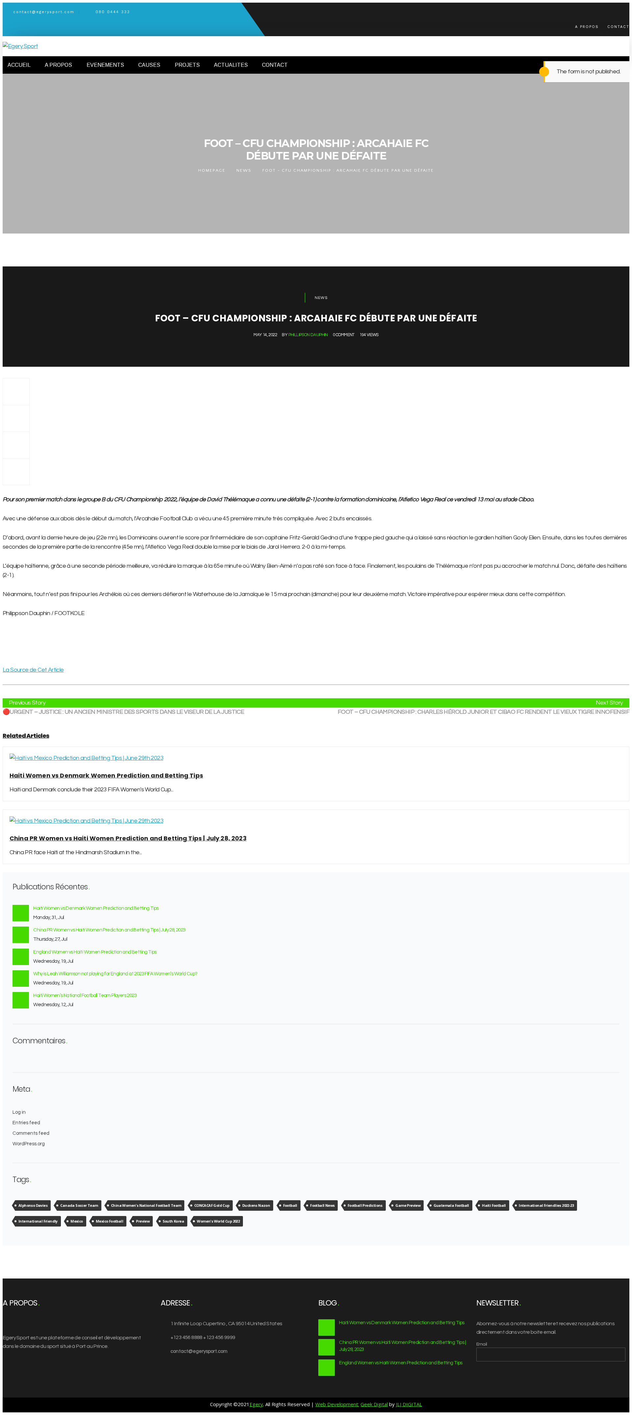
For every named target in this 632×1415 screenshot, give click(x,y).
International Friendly (38, 1221)
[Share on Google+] (16, 445)
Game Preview (407, 1205)
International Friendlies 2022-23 (546, 1205)
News (243, 170)
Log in (19, 1112)
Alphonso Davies (32, 1205)
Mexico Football (109, 1221)
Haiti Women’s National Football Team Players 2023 (85, 995)
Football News (322, 1205)
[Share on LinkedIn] (16, 471)
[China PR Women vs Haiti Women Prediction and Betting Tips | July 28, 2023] (86, 821)
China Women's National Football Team (146, 1205)
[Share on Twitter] (16, 418)
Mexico (76, 1221)
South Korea (173, 1221)
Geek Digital (374, 1404)
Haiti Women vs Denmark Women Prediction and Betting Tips (95, 908)
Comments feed (31, 1133)
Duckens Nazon (256, 1205)
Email (481, 1344)
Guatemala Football (451, 1205)
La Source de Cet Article (33, 670)
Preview (142, 1221)
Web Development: (337, 1404)
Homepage (211, 170)
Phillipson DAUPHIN (308, 335)
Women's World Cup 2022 (218, 1221)
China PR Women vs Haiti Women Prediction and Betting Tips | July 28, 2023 (109, 930)
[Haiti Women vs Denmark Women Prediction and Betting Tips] (86, 758)
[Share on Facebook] (16, 391)
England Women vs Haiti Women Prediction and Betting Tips (94, 952)
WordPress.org (29, 1143)
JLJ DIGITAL (409, 1404)
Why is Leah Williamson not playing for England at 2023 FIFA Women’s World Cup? (115, 973)
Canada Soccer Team (79, 1205)
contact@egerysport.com (199, 1351)
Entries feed (26, 1122)
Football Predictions (365, 1205)
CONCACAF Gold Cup (211, 1205)
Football (290, 1205)
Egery (256, 1404)
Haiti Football (494, 1205)
